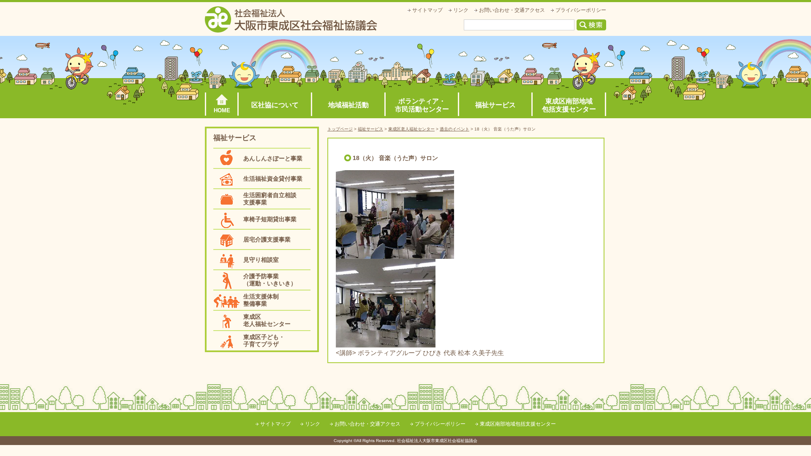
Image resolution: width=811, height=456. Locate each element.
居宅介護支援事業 (267, 239)
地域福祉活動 (348, 105)
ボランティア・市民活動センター (422, 105)
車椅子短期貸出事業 (270, 219)
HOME (222, 110)
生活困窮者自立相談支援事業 (270, 199)
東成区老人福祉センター (267, 320)
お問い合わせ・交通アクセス (512, 10)
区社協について (275, 105)
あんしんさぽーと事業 (272, 158)
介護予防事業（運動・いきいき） (270, 280)
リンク (460, 10)
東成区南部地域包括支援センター (569, 105)
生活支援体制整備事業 (261, 300)
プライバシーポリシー (580, 10)
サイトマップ (427, 10)
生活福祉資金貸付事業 (272, 178)
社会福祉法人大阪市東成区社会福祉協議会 (291, 19)
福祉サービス (495, 105)
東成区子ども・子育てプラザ (264, 340)
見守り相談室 (261, 259)
